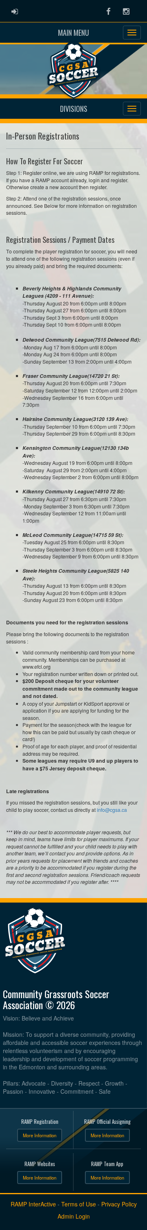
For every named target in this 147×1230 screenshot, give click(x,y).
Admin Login (74, 1216)
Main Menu (73, 32)
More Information (39, 1135)
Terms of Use (78, 1204)
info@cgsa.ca (112, 809)
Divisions (73, 108)
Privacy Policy (119, 1204)
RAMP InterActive (33, 1204)
